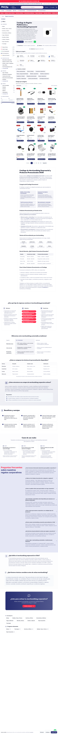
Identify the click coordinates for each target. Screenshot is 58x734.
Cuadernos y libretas (21, 76)
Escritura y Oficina (19, 13)
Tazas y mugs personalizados (22, 73)
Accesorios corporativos (40, 71)
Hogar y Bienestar (38, 13)
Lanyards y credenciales (21, 78)
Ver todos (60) (5, 68)
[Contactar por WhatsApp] (35, 42)
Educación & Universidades (7, 77)
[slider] (1, 102)
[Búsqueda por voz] (42, 7)
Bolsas (2, 13)
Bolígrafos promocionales (31, 76)
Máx (9, 98)
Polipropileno (4, 92)
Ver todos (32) (5, 81)
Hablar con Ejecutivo (29, 41)
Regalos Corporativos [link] (9, 16)
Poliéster (4, 87)
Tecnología (4, 43)
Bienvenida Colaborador (7, 59)
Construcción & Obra (6, 76)
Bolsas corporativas (42, 76)
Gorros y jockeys (30, 71)
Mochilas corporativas (44, 73)
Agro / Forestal (5, 72)
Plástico (4, 90)
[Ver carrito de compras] (56, 7)
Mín (1, 98)
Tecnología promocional (44, 78)
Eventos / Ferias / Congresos (7, 63)
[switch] (13, 47)
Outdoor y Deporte (5, 39)
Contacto (46, 7)
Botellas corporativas (34, 73)
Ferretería (4, 79)
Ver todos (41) (5, 93)
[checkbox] (1, 59)
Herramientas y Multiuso (29, 13)
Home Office (4, 65)
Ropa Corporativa (5, 41)
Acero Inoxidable (5, 85)
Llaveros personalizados (32, 78)
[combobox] (21, 86)
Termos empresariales (21, 71)
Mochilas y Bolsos (47, 13)
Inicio (3, 16)
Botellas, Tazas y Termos (10, 13)
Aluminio (4, 88)
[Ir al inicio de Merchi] (4, 7)
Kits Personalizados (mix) (7, 66)
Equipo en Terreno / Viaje (7, 61)
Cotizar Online (20, 41)
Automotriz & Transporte (7, 74)
